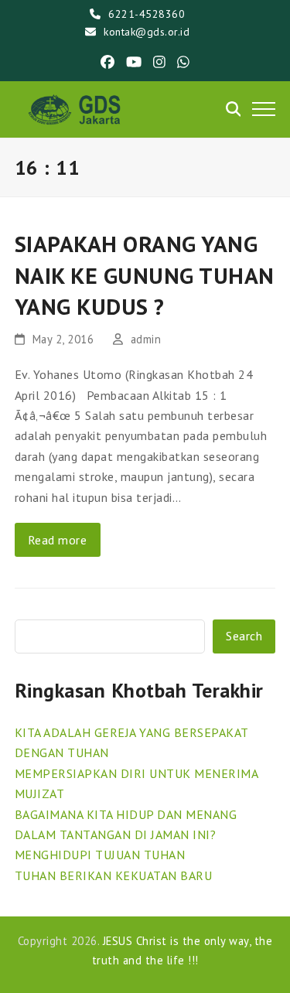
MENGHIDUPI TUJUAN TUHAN (100, 854)
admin (146, 339)
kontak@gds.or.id (146, 32)
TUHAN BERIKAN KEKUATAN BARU (114, 875)
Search (244, 635)
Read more (57, 540)
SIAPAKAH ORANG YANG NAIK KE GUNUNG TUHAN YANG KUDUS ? (145, 275)
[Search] (233, 109)
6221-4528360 (146, 14)
